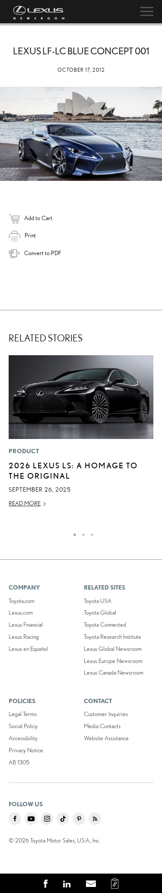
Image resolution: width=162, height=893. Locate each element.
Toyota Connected (105, 624)
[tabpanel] (81, 435)
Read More (25, 503)
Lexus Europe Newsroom (113, 660)
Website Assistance (106, 738)
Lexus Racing (24, 636)
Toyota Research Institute (112, 636)
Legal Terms (23, 713)
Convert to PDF (42, 252)
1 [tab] (72, 532)
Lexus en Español (28, 648)
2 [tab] (81, 532)
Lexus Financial (26, 624)
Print (30, 235)
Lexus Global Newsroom (113, 648)
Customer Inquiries (106, 713)
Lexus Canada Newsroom (113, 672)
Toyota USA (97, 600)
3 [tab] (90, 532)
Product (24, 451)
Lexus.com (21, 612)
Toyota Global (100, 612)
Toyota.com (22, 600)
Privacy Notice (26, 750)
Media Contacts (102, 726)
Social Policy (23, 726)
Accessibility (23, 738)
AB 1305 (19, 762)
